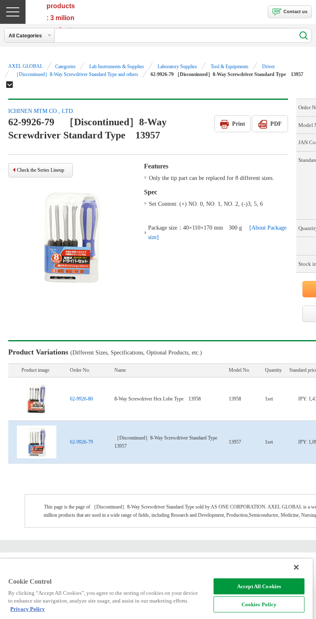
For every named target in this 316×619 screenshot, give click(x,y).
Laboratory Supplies (177, 66)
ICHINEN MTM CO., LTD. (41, 111)
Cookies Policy (259, 604)
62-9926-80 (81, 399)
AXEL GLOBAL (25, 66)
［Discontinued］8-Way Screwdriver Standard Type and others (76, 74)
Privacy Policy (27, 609)
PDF (276, 124)
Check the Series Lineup (40, 170)
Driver (268, 66)
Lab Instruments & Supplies (116, 66)
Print (238, 124)
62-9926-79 (81, 442)
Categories (65, 66)
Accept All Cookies (259, 586)
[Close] (296, 567)
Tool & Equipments (230, 66)
